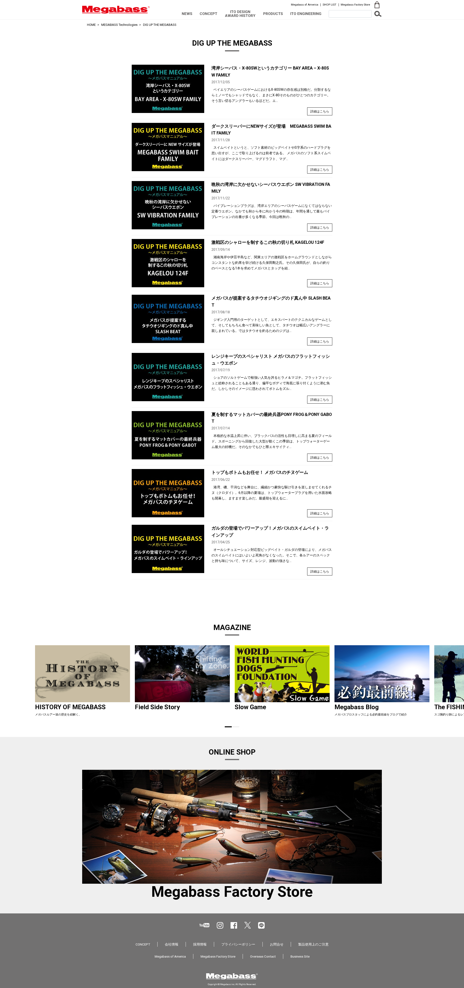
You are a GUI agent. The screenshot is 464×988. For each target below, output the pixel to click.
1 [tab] (228, 726)
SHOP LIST (329, 4)
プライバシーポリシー (238, 944)
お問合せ (276, 944)
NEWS (187, 14)
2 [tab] (235, 726)
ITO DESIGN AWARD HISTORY (240, 14)
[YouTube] (204, 925)
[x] (247, 925)
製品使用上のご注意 (313, 944)
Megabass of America (304, 4)
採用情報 (200, 944)
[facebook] (234, 925)
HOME (91, 25)
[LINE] (261, 925)
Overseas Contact (263, 956)
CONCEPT (208, 14)
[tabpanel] (82, 682)
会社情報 (171, 944)
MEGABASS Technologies (119, 25)
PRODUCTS (273, 14)
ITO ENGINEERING (305, 14)
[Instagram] (220, 925)
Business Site (300, 956)
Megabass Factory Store (355, 4)
